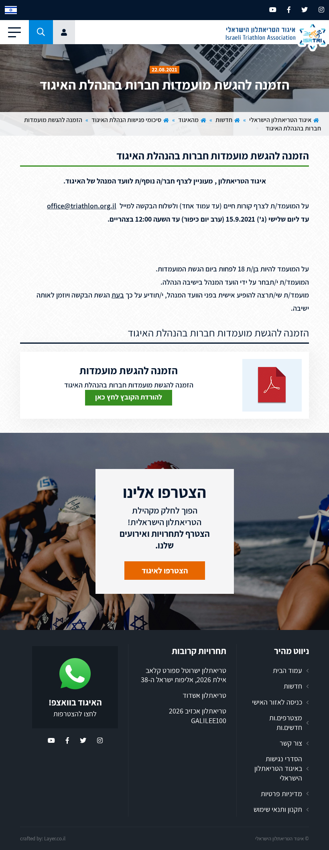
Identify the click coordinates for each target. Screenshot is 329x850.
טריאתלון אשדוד (204, 695)
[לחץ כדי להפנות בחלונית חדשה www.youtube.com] (272, 10)
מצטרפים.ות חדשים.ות (285, 722)
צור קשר (291, 743)
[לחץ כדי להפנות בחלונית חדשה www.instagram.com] (321, 10)
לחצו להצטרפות (75, 713)
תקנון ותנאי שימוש (278, 809)
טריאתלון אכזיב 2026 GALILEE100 (197, 715)
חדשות (223, 120)
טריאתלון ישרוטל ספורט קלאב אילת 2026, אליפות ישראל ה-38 (183, 675)
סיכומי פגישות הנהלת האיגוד (126, 120)
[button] (41, 32)
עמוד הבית (287, 670)
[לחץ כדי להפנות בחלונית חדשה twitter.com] (304, 10)
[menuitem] (11, 10)
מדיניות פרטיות (281, 793)
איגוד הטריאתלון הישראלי (280, 120)
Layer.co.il (54, 838)
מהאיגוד (188, 120)
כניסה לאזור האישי (277, 702)
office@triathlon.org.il (81, 205)
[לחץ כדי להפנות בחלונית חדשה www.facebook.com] (288, 10)
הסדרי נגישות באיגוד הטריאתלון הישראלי (278, 768)
